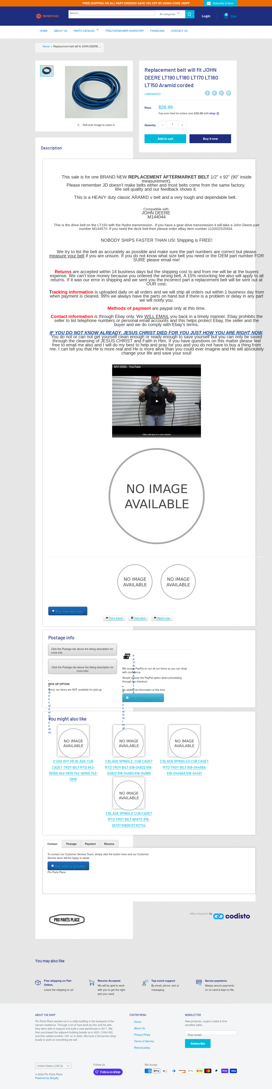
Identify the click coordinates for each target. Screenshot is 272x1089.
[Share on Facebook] (207, 93)
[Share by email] (228, 93)
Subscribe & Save (223, 3)
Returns (109, 844)
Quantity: (150, 125)
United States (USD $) (50, 1066)
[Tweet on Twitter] (221, 93)
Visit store (139, 618)
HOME (44, 31)
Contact (52, 844)
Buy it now (210, 138)
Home (46, 46)
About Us (139, 1028)
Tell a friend (115, 618)
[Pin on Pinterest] (214, 93)
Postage (71, 844)
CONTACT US (179, 31)
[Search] (189, 14)
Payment (90, 844)
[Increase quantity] (182, 125)
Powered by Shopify (46, 1078)
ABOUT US (60, 31)
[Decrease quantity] (163, 125)
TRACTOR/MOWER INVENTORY (124, 31)
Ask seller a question (144, 698)
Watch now (163, 618)
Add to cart (165, 138)
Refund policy (142, 1047)
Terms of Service (144, 1041)
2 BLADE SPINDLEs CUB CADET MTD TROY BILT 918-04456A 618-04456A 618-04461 (184, 767)
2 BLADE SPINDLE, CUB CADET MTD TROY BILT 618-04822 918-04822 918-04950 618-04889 (129, 767)
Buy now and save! (69, 611)
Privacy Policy (142, 1034)
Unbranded (153, 94)
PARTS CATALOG (84, 31)
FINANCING (157, 31)
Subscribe (198, 1043)
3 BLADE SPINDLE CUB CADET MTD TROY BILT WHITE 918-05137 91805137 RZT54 (128, 819)
